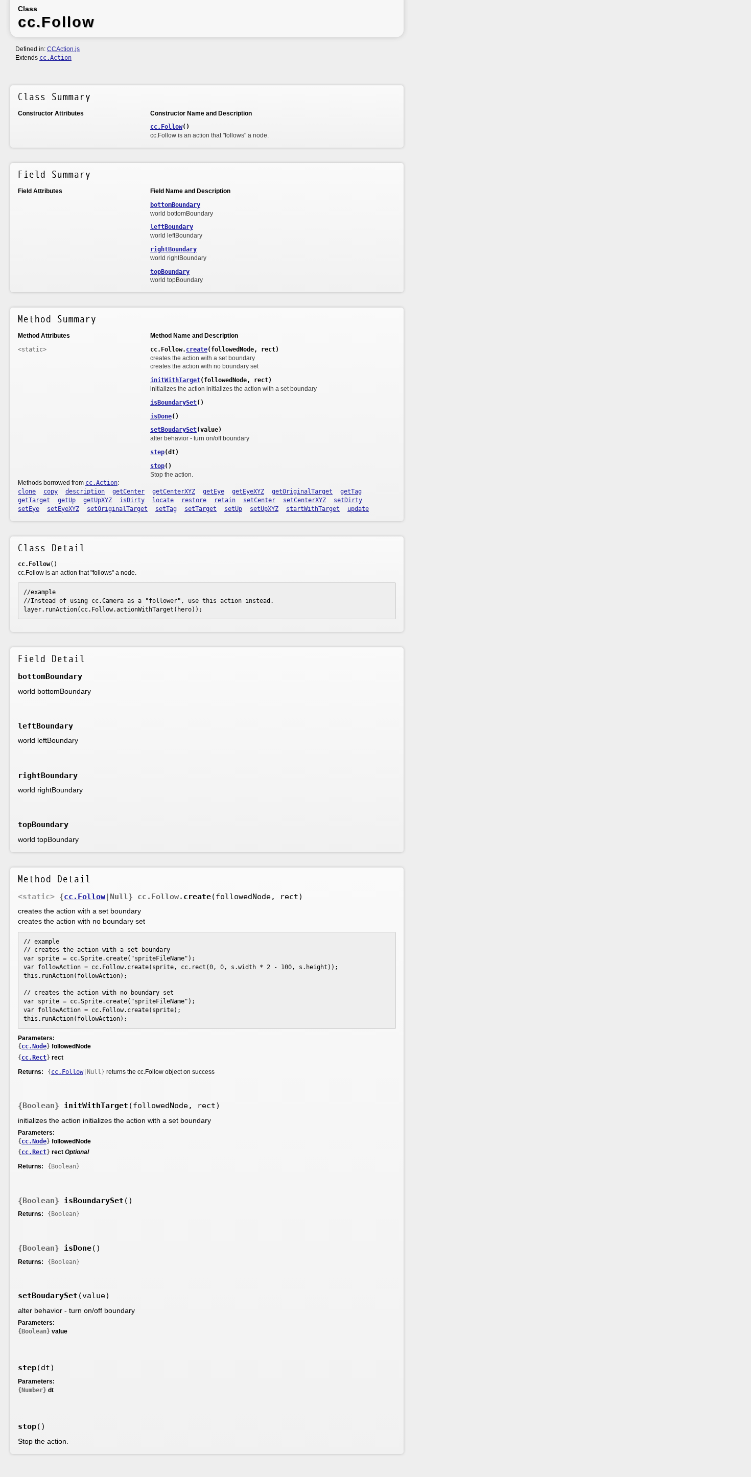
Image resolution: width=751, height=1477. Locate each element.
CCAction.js (63, 49)
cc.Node (33, 1046)
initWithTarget (175, 380)
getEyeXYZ (248, 491)
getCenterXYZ (173, 491)
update (358, 508)
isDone (161, 416)
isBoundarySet (173, 402)
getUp (67, 500)
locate (163, 500)
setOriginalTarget (117, 508)
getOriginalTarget (302, 491)
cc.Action (55, 57)
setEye (28, 508)
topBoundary (170, 271)
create (196, 349)
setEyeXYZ (63, 508)
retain (225, 500)
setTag (166, 508)
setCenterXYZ (304, 500)
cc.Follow (166, 126)
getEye (213, 491)
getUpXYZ (97, 500)
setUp (233, 508)
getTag (351, 491)
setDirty (348, 500)
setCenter (259, 500)
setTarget (200, 508)
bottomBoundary (175, 204)
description (85, 491)
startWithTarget (313, 508)
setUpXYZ (264, 508)
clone (27, 491)
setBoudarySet (173, 429)
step (157, 452)
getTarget (34, 500)
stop (157, 466)
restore (193, 500)
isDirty (132, 500)
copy (50, 491)
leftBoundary (171, 226)
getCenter (128, 491)
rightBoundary (173, 249)
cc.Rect (33, 1057)
